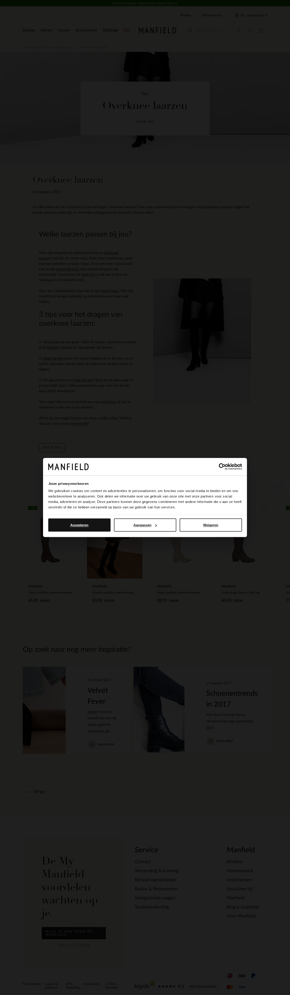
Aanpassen (142, 525)
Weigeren (210, 525)
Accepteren (79, 525)
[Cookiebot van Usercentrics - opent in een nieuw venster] (222, 466)
